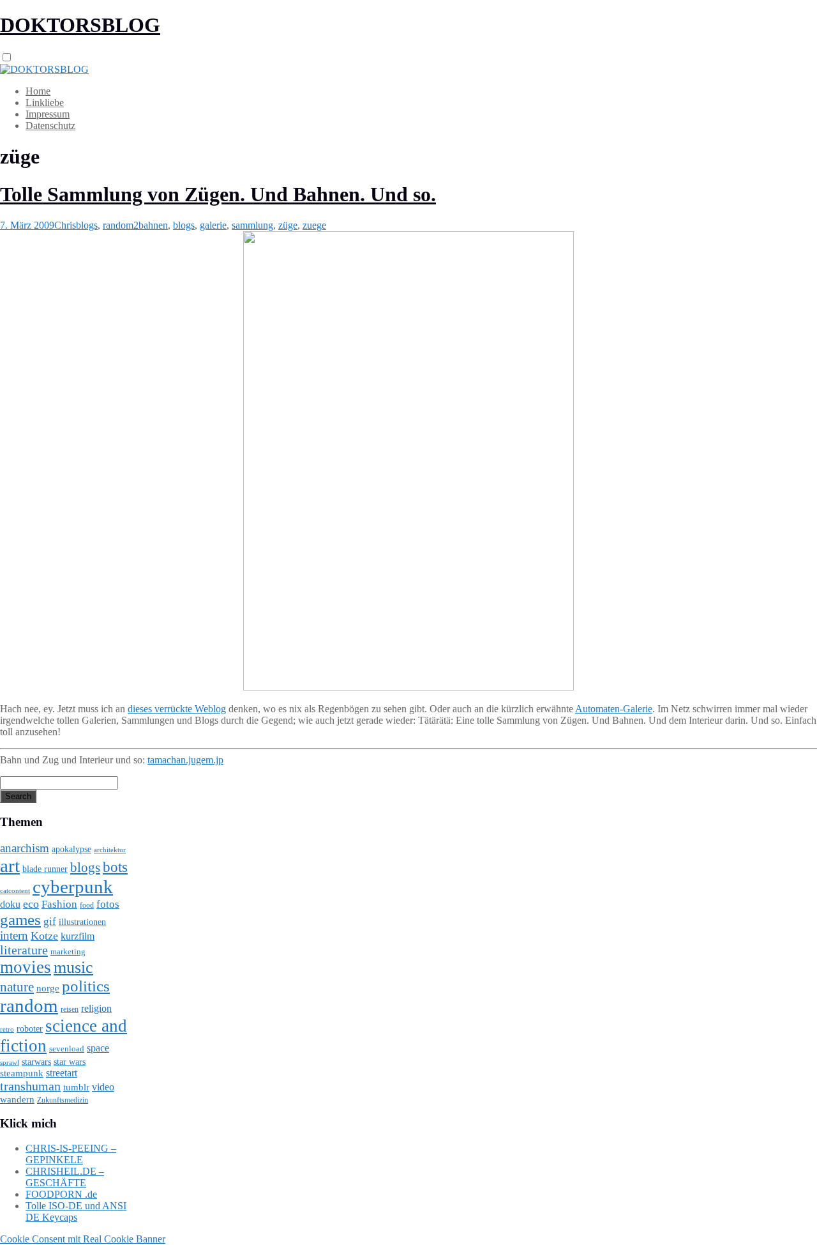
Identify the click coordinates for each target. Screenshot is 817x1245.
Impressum (48, 114)
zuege (314, 225)
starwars (36, 1062)
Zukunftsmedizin (62, 1100)
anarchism (24, 848)
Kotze (44, 935)
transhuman (30, 1086)
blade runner (45, 869)
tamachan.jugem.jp (185, 759)
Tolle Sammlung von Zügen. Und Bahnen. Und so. (218, 194)
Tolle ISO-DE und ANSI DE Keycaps (76, 1211)
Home (38, 91)
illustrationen (82, 922)
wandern (17, 1099)
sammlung (252, 225)
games (20, 919)
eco (31, 903)
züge (287, 225)
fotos (107, 904)
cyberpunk (73, 886)
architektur (110, 849)
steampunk (21, 1072)
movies (25, 967)
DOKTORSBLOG (80, 24)
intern (14, 935)
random (29, 1005)
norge (47, 987)
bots (115, 867)
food (87, 905)
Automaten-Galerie (613, 708)
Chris (65, 225)
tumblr (76, 1087)
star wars (70, 1062)
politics (86, 986)
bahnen (153, 225)
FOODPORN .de (61, 1194)
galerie (213, 225)
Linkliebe (45, 102)
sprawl (9, 1062)
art (10, 865)
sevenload (66, 1048)
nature (17, 987)
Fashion (59, 904)
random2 (121, 225)
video (103, 1086)
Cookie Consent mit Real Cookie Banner (82, 1239)
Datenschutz (50, 125)
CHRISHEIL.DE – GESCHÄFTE (65, 1177)
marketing (68, 951)
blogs (87, 225)
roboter (30, 1029)
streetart (61, 1072)
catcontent (15, 890)
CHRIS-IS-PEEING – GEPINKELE (71, 1154)
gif (49, 921)
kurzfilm (77, 936)
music (73, 967)
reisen (70, 1009)
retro (7, 1029)
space (98, 1048)
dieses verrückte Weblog (177, 708)
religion (96, 1008)
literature (24, 950)
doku (10, 904)
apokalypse (71, 849)
